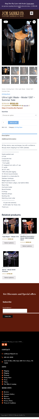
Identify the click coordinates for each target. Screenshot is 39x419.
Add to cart (13, 122)
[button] (31, 13)
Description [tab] (5, 135)
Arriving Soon (10, 89)
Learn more (30, 4)
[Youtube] (6, 344)
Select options (9, 243)
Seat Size (5, 111)
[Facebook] (3, 344)
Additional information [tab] (9, 139)
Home (3, 89)
